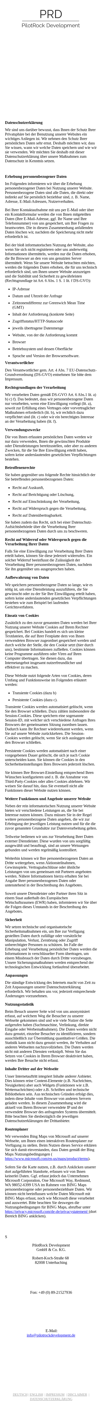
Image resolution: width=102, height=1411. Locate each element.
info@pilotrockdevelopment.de (51, 1335)
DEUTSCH (20, 1394)
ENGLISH (36, 1394)
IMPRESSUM (55, 1394)
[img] (51, 18)
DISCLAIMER (77, 1394)
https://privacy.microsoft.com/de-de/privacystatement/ (47, 1211)
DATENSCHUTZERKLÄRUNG (51, 1399)
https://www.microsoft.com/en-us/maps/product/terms (46, 1159)
